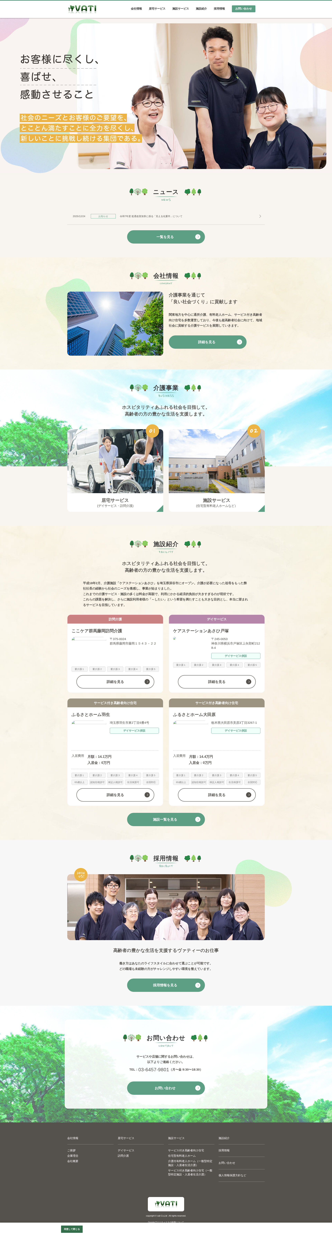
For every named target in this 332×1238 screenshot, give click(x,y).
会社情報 (72, 1138)
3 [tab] (170, 162)
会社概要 (72, 1161)
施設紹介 (224, 1138)
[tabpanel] (166, 95)
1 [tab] (161, 162)
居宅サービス (126, 1138)
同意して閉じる (72, 1229)
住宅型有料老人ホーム (182, 1155)
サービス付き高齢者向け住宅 (186, 1150)
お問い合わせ (227, 1162)
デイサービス (126, 1150)
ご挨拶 (71, 1150)
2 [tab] (166, 162)
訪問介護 (123, 1155)
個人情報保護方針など (232, 1175)
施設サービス (176, 1138)
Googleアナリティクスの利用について (166, 1222)
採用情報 (224, 1150)
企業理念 (72, 1155)
